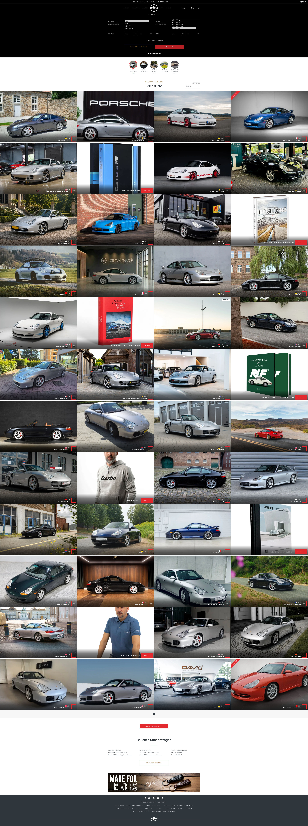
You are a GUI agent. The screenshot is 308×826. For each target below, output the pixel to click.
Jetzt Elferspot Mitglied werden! (150, 1)
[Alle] (137, 21)
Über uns (149, 808)
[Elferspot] (154, 8)
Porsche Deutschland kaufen (179, 750)
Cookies (188, 808)
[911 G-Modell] (137, 29)
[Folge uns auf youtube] (158, 798)
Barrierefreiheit (153, 805)
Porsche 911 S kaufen (145, 750)
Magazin (145, 8)
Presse (159, 808)
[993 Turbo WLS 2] (184, 26)
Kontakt (139, 808)
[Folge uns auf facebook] (145, 798)
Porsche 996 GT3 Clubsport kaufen (117, 752)
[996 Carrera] (184, 28)
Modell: (157, 21)
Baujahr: (111, 33)
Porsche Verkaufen (124, 808)
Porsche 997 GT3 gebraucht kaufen (149, 752)
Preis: (157, 33)
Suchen (126, 8)
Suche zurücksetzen (154, 53)
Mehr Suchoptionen (155, 40)
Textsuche (155, 14)
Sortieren (196, 83)
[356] (137, 23)
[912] (137, 27)
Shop (162, 8)
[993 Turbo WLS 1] (184, 24)
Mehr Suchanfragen (154, 763)
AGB (128, 805)
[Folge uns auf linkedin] (162, 798)
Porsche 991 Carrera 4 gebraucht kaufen (150, 754)
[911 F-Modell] (137, 25)
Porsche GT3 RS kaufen (114, 750)
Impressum (119, 805)
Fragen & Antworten (173, 808)
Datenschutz (137, 805)
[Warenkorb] (198, 8)
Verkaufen (136, 8)
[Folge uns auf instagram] (149, 798)
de (193, 8)
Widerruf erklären (141, 811)
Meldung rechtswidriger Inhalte (178, 805)
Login (304, 1)
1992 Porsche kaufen (176, 752)
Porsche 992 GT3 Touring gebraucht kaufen (120, 754)
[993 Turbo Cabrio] (184, 21)
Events (168, 8)
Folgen (183, 8)
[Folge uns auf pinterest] (153, 798)
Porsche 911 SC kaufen (177, 754)
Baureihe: (111, 21)
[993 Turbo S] (184, 23)
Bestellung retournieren (163, 811)
